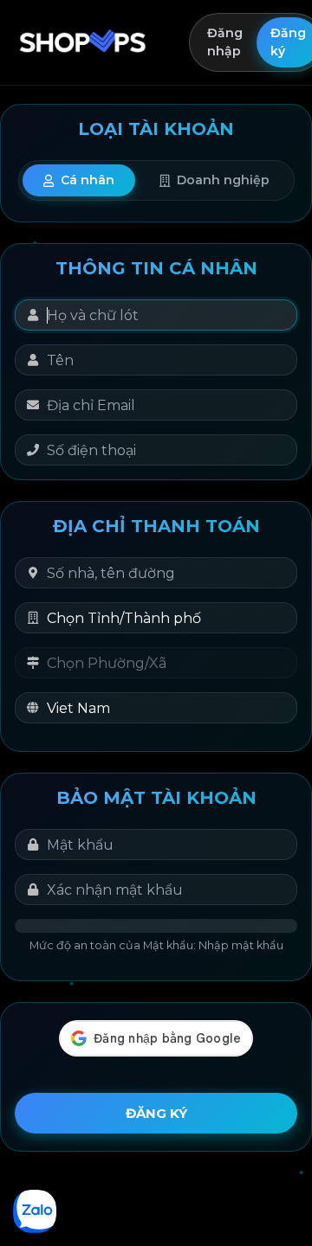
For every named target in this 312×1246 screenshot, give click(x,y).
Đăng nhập (225, 42)
